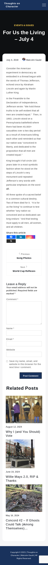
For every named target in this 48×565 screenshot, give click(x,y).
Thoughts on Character (12, 5)
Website (10, 349)
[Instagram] (30, 237)
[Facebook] (11, 237)
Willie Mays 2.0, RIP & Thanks (22, 478)
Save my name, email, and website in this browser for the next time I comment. (25, 364)
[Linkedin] (20, 237)
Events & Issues (24, 25)
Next (24, 269)
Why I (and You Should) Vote (23, 434)
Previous (24, 256)
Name (10, 328)
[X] (11, 241)
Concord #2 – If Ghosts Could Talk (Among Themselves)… (23, 524)
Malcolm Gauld (33, 60)
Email (10, 339)
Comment (12, 299)
